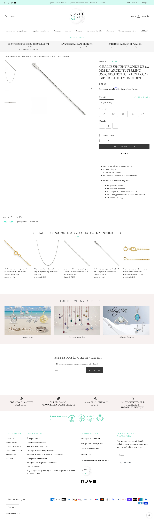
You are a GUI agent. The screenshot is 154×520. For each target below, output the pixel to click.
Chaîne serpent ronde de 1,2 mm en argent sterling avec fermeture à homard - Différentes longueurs (40, 56)
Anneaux (57, 31)
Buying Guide (11, 454)
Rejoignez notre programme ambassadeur (42, 462)
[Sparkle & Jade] (77, 16)
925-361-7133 (86, 454)
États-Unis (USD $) (133, 3)
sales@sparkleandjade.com (90, 438)
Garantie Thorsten (33, 466)
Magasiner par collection (40, 31)
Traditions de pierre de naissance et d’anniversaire (45, 454)
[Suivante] (91, 87)
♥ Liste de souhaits (77, 37)
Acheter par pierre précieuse (16, 31)
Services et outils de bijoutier (37, 446)
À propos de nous (33, 438)
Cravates (68, 31)
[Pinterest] (12, 2)
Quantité (102, 121)
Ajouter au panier (124, 146)
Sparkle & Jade (15, 513)
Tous (77, 237)
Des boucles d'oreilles (94, 31)
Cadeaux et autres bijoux (127, 31)
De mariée (110, 31)
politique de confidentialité (37, 458)
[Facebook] (5, 2)
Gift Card (9, 458)
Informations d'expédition (36, 442)
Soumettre (94, 370)
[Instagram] (8, 2)
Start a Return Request (14, 450)
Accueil (7, 56)
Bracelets (79, 31)
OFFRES (144, 31)
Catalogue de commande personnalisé (40, 450)
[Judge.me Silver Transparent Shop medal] (81, 418)
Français (144, 3)
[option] (57, 88)
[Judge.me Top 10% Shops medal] (100, 418)
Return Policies (11, 442)
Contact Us (10, 438)
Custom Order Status (13, 446)
